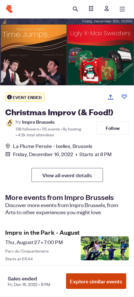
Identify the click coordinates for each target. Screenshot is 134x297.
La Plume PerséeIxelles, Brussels (52, 145)
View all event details (67, 175)
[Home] (9, 9)
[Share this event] (110, 97)
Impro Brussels (38, 121)
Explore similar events (96, 281)
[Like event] (124, 96)
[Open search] (75, 9)
